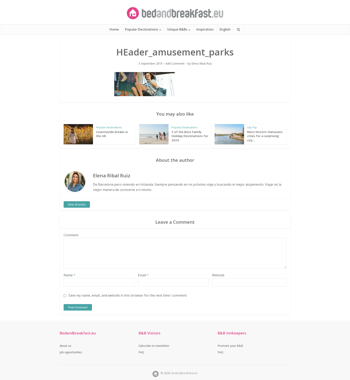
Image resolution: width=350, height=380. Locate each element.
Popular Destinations (141, 29)
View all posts (77, 204)
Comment (71, 235)
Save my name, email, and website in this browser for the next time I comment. (127, 295)
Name (69, 275)
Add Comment (175, 63)
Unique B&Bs (177, 29)
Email (143, 275)
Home (114, 29)
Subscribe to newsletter (154, 346)
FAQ (141, 352)
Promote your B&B (230, 346)
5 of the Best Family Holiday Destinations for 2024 (190, 136)
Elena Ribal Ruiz (201, 63)
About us (65, 346)
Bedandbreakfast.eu (184, 373)
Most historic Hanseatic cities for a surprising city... (265, 136)
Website (218, 275)
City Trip (252, 127)
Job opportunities (71, 352)
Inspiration (204, 29)
